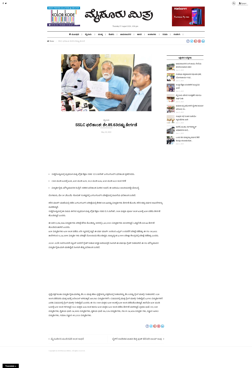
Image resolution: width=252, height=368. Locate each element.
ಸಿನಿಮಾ (164, 34)
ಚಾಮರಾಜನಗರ (125, 34)
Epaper (243, 3)
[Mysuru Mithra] (119, 19)
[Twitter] (6, 3)
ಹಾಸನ (139, 34)
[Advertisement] (106, 153)
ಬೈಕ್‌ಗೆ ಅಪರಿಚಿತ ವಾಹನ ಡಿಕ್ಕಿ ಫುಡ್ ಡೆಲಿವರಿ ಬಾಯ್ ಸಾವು (137, 338)
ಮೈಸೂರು (88, 34)
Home (51, 41)
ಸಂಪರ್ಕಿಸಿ (177, 34)
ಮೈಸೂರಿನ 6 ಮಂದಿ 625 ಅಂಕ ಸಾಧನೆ (67, 338)
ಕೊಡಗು (111, 34)
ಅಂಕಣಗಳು (152, 34)
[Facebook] (3, 3)
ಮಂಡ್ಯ (100, 34)
